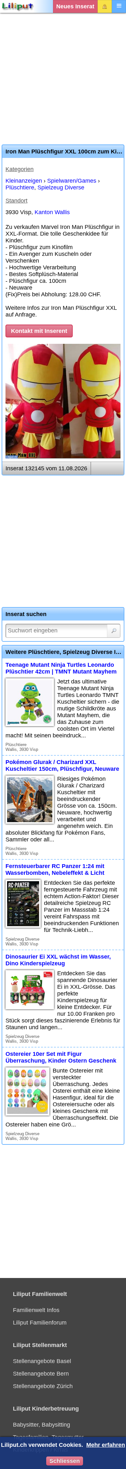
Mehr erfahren (105, 1445)
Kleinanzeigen (23, 181)
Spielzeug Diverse (60, 187)
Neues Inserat (75, 6)
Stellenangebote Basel (42, 1361)
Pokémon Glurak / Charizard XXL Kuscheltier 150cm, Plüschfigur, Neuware (62, 765)
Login (105, 6)
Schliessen (64, 1461)
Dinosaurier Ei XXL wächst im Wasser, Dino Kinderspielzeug (58, 960)
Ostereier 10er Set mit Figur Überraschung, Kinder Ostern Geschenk (60, 1057)
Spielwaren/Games (71, 181)
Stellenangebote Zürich (43, 1386)
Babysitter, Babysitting (41, 1424)
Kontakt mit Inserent (39, 331)
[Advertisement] (63, 78)
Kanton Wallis (52, 212)
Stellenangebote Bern (41, 1373)
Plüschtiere (19, 187)
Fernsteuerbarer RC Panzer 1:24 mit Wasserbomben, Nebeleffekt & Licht (54, 869)
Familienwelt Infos (36, 1310)
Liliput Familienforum (40, 1322)
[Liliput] (18, 6)
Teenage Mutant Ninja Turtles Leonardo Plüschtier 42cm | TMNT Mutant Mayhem (61, 668)
